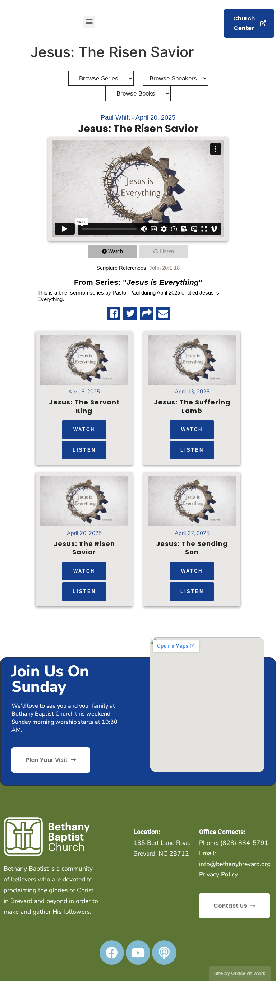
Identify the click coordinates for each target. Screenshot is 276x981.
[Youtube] (138, 952)
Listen (167, 251)
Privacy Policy (218, 874)
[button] (89, 22)
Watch (115, 251)
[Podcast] (164, 952)
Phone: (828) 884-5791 (233, 842)
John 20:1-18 (164, 268)
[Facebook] (112, 952)
